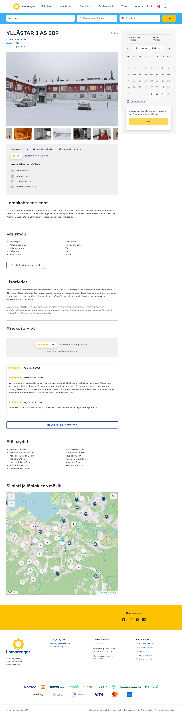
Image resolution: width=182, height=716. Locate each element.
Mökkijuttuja (66, 6)
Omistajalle (85, 6)
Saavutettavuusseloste (165, 710)
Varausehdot (117, 710)
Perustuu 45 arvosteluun (36, 156)
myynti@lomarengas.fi (60, 644)
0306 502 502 (99, 644)
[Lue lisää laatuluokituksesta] (17, 43)
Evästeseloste (147, 710)
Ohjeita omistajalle (144, 648)
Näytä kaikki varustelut (25, 265)
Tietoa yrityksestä (144, 659)
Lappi (16, 47)
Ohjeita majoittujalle (145, 644)
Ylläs (23, 47)
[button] (106, 517)
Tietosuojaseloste (132, 710)
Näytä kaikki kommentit (62, 425)
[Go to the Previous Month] (128, 48)
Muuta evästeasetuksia (99, 710)
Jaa (116, 33)
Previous (10, 90)
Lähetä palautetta (144, 655)
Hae (169, 18)
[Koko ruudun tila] (113, 496)
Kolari (9, 47)
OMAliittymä (141, 652)
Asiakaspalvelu (106, 6)
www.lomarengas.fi (58, 647)
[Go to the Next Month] (169, 48)
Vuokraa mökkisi (143, 6)
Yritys (124, 6)
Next (114, 90)
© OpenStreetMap (107, 592)
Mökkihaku (46, 6)
